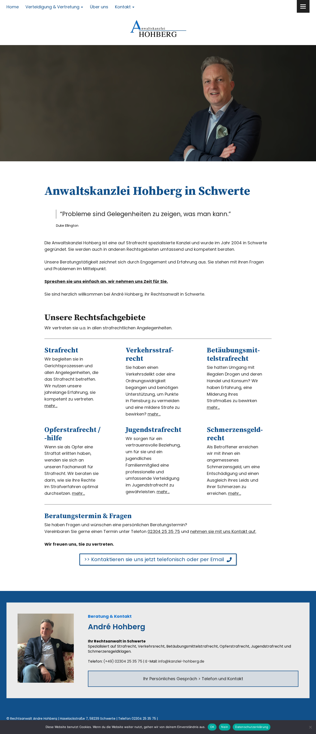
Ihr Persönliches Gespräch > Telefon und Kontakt (193, 679)
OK (212, 727)
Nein (224, 727)
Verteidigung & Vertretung (52, 7)
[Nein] (310, 727)
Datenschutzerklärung (251, 727)
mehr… (50, 406)
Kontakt (123, 7)
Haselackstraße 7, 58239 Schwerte (87, 718)
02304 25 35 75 (164, 531)
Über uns (99, 7)
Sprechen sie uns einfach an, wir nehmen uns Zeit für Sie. (106, 281)
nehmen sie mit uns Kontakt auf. (223, 531)
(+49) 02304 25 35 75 (122, 661)
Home (12, 7)
